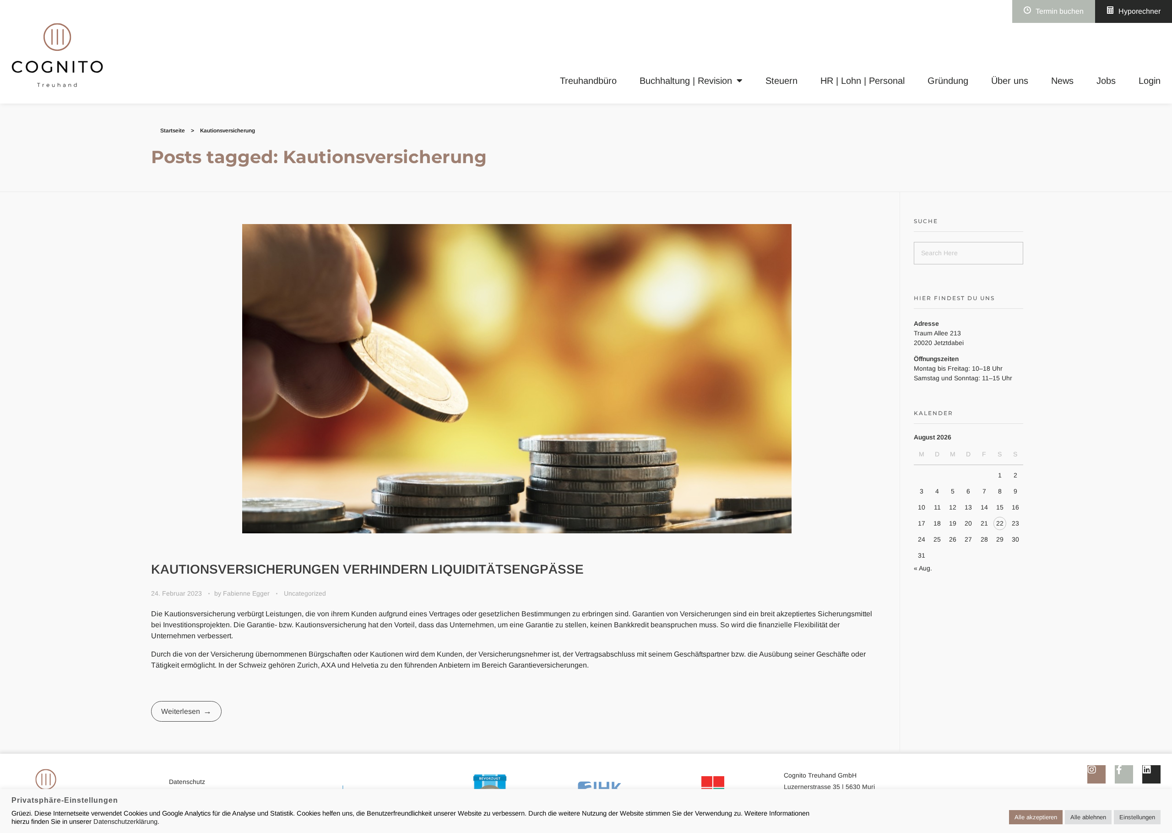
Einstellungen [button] (1137, 817)
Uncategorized (305, 593)
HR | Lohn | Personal (862, 81)
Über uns (1009, 81)
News (1062, 81)
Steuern (781, 81)
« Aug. (923, 568)
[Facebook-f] (1124, 774)
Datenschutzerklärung (125, 821)
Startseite (172, 130)
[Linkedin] (1151, 774)
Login (1150, 81)
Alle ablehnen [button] (1088, 817)
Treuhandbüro (588, 81)
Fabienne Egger (247, 593)
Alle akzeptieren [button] (1036, 817)
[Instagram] (1096, 774)
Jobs (1106, 81)
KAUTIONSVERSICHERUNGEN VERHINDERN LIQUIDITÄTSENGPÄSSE (367, 569)
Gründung (948, 81)
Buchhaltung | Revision (686, 81)
